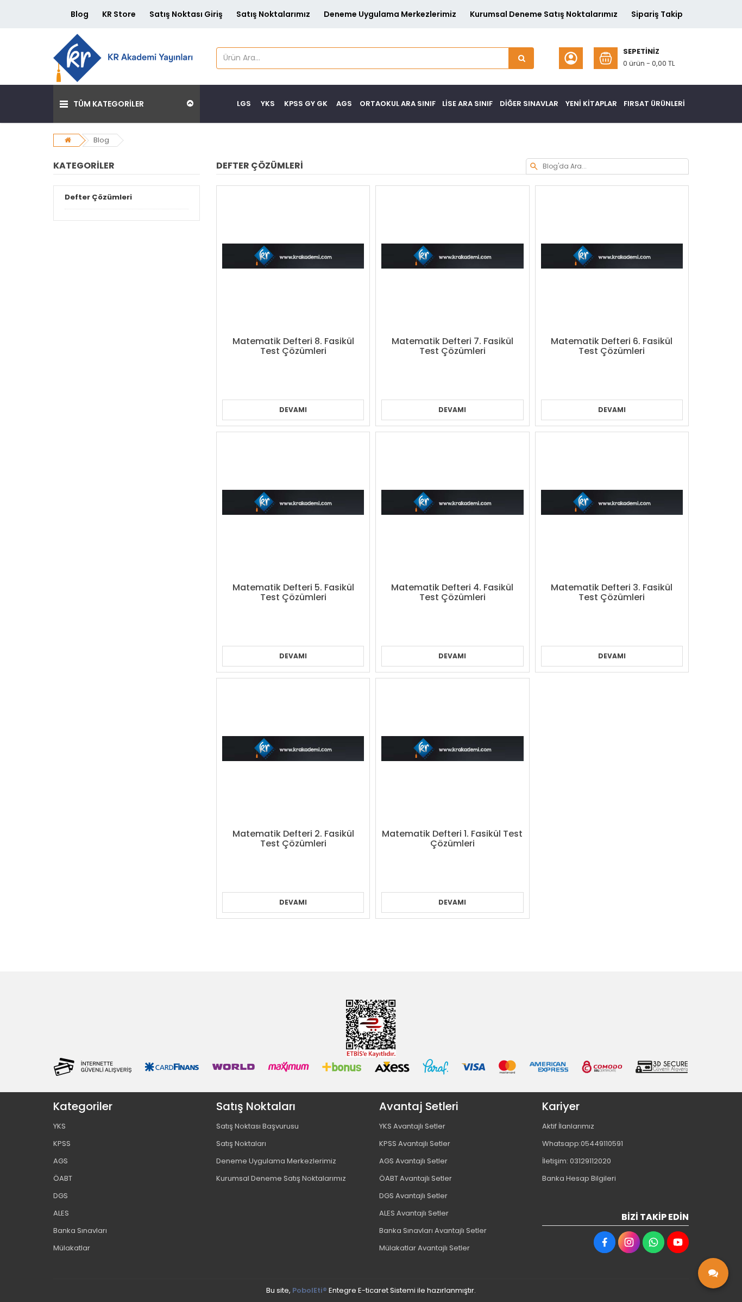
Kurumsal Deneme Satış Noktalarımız (544, 14)
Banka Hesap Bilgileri (579, 1178)
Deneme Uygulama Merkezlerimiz (390, 14)
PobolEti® (309, 1290)
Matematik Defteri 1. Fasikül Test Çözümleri (452, 838)
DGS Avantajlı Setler (413, 1196)
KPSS (62, 1143)
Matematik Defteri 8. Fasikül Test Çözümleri (293, 346)
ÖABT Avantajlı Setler (415, 1178)
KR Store (119, 14)
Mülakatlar (71, 1248)
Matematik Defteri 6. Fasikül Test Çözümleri (611, 346)
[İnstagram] (629, 1242)
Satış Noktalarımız (273, 14)
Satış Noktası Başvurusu (257, 1126)
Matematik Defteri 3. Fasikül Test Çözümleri (611, 592)
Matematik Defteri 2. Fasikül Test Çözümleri (293, 838)
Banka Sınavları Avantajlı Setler (433, 1230)
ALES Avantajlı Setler (414, 1213)
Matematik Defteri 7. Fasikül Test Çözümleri (452, 346)
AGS (60, 1161)
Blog (80, 14)
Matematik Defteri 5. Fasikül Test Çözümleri (293, 592)
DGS (60, 1196)
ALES (61, 1213)
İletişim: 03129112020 (576, 1161)
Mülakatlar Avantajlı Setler (424, 1248)
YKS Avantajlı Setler (412, 1126)
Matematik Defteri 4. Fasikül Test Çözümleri (452, 592)
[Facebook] (604, 1242)
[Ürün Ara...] (521, 58)
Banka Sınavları (80, 1230)
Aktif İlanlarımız (568, 1126)
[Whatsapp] (653, 1242)
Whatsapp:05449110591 (582, 1143)
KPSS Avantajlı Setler (414, 1143)
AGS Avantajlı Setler (413, 1161)
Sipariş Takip (657, 14)
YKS (59, 1126)
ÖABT (62, 1178)
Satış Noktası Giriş (186, 14)
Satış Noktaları (241, 1143)
